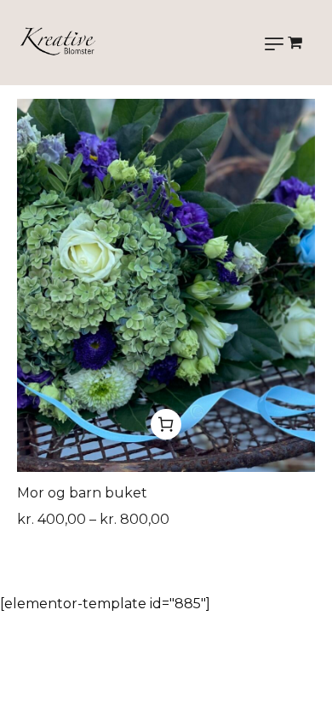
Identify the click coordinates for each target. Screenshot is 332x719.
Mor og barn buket (82, 493)
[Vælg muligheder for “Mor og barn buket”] (166, 424)
